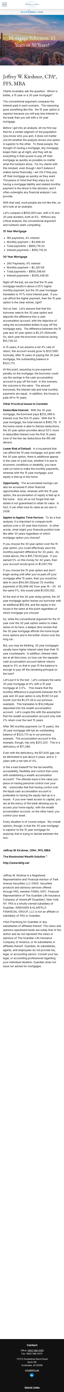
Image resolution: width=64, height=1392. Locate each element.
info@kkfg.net (32, 1370)
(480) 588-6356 (36, 1350)
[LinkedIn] (32, 1375)
